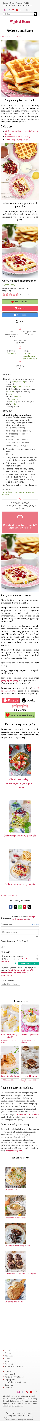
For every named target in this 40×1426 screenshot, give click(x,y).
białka (10, 391)
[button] (4, 294)
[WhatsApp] (20, 906)
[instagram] (5, 10)
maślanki (16, 396)
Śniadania (6, 5)
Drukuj (21, 321)
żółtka (10, 394)
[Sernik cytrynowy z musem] (10, 1006)
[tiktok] (21, 10)
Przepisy (19, 3)
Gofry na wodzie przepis (20, 884)
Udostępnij (21, 315)
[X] (15, 906)
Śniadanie (11, 354)
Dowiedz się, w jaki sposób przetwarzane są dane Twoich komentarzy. (17, 972)
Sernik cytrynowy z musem (10, 1035)
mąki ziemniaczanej (21, 386)
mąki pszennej (18, 381)
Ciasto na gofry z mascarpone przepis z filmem (20, 783)
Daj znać (13, 528)
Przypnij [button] (21, 308)
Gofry (14, 5)
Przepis (13, 700)
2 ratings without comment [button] (23, 917)
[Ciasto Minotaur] (30, 1047)
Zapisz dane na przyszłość (13, 956)
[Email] (29, 906)
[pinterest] (13, 10)
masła (12, 401)
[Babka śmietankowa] (10, 1047)
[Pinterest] (24, 906)
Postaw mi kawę (21, 302)
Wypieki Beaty (20, 22)
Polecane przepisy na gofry (18, 139)
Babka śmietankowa (10, 1076)
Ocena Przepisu (8, 941)
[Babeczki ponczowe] (30, 1006)
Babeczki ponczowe (30, 1034)
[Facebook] (10, 906)
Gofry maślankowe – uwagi (17, 136)
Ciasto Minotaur (30, 1076)
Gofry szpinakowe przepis (20, 835)
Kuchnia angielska (29, 359)
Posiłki (26, 3)
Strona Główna (8, 3)
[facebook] (9, 10)
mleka (15, 399)
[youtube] (17, 10)
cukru (14, 404)
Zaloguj (36, 924)
